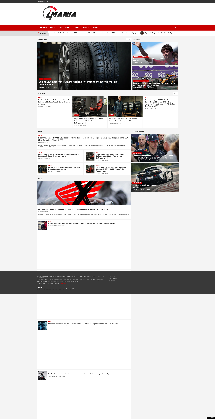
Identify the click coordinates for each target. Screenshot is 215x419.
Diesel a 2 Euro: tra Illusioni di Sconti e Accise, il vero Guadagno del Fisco (88, 120)
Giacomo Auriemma (148, 62)
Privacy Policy (113, 278)
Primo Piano (43, 28)
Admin (49, 125)
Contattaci (63, 283)
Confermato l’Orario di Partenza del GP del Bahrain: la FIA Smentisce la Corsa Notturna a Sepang (160, 102)
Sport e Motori (145, 56)
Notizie (94, 28)
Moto (67, 28)
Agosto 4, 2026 (42, 125)
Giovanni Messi (63, 326)
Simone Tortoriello (145, 160)
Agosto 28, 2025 (52, 376)
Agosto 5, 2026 (149, 106)
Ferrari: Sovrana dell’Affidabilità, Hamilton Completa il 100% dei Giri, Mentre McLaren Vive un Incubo (111, 169)
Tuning (85, 28)
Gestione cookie (210, 417)
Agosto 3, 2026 (78, 123)
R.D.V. (49, 87)
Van (59, 28)
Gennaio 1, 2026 (137, 62)
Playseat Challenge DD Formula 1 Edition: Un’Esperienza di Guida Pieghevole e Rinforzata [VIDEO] (53, 121)
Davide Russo (145, 87)
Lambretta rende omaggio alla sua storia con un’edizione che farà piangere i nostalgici (79, 374)
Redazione (112, 276)
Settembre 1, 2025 (53, 326)
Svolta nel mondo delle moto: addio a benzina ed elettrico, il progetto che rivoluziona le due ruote (83, 324)
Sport (76, 28)
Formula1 (136, 56)
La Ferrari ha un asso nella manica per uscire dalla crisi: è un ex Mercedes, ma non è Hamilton (154, 84)
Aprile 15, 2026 (136, 189)
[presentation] (127, 39)
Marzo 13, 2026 (43, 87)
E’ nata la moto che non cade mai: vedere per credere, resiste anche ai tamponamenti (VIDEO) (81, 224)
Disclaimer (112, 281)
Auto (51, 28)
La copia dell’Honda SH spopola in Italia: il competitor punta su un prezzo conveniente (73, 209)
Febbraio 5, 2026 (52, 225)
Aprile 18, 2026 (42, 211)
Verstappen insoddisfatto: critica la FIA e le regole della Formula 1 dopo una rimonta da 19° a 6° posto (153, 157)
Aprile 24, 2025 (137, 87)
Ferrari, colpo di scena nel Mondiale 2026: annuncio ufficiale (152, 60)
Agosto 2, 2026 (100, 173)
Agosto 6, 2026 (113, 108)
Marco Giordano (145, 189)
